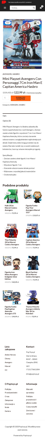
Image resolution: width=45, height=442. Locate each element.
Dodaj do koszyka (20, 98)
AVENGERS (7, 74)
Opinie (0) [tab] (7, 121)
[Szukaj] (34, 8)
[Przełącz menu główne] (4, 7)
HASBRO (16, 74)
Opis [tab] (4, 116)
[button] (38, 23)
